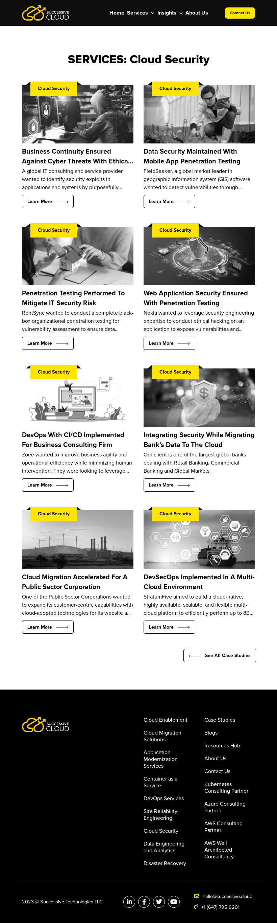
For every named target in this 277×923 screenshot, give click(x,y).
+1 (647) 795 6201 (220, 907)
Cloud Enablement (165, 720)
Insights (167, 12)
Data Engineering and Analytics (164, 847)
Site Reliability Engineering (160, 814)
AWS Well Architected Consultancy (219, 850)
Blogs (211, 732)
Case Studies (219, 720)
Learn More (41, 201)
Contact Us (240, 13)
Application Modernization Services (161, 759)
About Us (196, 12)
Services (138, 12)
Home (116, 12)
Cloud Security (161, 831)
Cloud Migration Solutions (162, 736)
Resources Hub (222, 745)
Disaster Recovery (165, 863)
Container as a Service (160, 782)
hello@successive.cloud (227, 896)
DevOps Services (164, 798)
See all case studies (228, 655)
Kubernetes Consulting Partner (226, 787)
